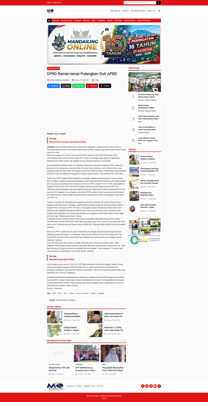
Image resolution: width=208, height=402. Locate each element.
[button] (158, 2)
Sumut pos (58, 288)
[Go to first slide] (125, 341)
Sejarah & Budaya (143, 20)
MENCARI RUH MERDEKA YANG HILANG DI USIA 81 (147, 195)
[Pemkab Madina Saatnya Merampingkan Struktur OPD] (113, 353)
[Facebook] (143, 386)
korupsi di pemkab (82, 293)
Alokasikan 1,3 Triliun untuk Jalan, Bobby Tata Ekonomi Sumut (114, 330)
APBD (54, 293)
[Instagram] (147, 386)
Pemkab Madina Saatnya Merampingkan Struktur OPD (112, 370)
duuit (65, 293)
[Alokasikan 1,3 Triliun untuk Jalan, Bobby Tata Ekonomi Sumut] (94, 331)
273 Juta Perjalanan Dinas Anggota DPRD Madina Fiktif (60, 370)
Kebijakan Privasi (138, 11)
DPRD (60, 293)
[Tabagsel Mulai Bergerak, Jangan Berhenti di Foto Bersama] (54, 331)
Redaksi (125, 11)
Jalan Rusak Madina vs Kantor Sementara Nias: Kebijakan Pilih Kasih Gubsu (148, 129)
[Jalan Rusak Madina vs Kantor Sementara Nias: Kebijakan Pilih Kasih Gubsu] (94, 317)
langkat (93, 293)
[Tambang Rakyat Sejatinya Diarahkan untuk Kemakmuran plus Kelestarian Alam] (54, 317)
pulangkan (101, 293)
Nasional (55, 20)
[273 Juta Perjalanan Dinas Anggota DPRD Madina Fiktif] (60, 353)
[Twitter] (159, 386)
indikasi (71, 293)
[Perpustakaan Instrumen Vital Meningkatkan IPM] (134, 172)
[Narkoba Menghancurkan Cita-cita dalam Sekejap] (134, 184)
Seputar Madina (129, 20)
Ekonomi (86, 20)
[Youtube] (155, 386)
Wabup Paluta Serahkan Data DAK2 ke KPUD (67, 142)
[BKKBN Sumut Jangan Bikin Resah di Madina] (86, 353)
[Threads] (151, 386)
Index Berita (115, 11)
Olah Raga (118, 20)
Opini (93, 20)
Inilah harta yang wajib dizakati (61, 259)
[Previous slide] (122, 341)
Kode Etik (151, 11)
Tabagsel (77, 20)
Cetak (97, 80)
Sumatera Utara (66, 20)
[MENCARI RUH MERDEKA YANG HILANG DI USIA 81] (134, 196)
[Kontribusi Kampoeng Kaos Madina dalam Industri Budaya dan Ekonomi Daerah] (144, 82)
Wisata (109, 20)
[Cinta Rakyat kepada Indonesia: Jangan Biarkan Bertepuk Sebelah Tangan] (134, 208)
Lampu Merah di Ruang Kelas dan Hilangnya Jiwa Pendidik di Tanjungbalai (147, 140)
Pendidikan (101, 20)
